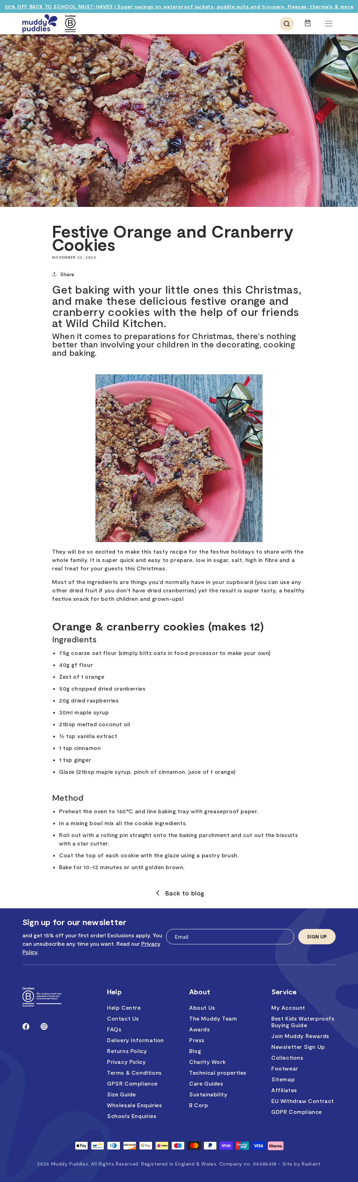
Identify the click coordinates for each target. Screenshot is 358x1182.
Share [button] (67, 274)
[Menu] (329, 23)
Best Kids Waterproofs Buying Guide (303, 1021)
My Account (288, 1007)
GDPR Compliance (296, 1111)
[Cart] (307, 26)
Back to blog (185, 893)
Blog (195, 1050)
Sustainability (208, 1094)
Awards (199, 1029)
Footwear (284, 1068)
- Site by (299, 1164)
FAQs (114, 1029)
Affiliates (284, 1090)
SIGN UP (317, 936)
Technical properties (217, 1072)
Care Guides (206, 1083)
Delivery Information (135, 1040)
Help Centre (124, 1007)
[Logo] (39, 23)
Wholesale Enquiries (134, 1105)
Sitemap (283, 1079)
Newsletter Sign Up (298, 1046)
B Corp (198, 1105)
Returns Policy (127, 1050)
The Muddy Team (213, 1018)
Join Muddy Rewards (300, 1035)
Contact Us (123, 1018)
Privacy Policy (126, 1061)
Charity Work (207, 1061)
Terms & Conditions (134, 1072)
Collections (287, 1057)
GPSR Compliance (132, 1083)
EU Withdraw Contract (302, 1100)
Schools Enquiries (131, 1115)
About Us (202, 1007)
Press (197, 1040)
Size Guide (121, 1094)
